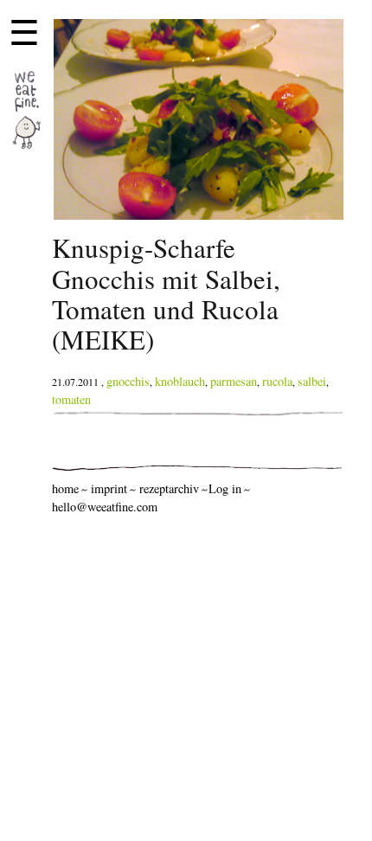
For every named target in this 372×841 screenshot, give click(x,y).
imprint (109, 488)
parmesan (233, 381)
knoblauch (180, 381)
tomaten (71, 399)
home (65, 488)
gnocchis (128, 381)
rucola (277, 381)
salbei (312, 381)
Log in (224, 488)
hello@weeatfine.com (104, 506)
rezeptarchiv (169, 488)
